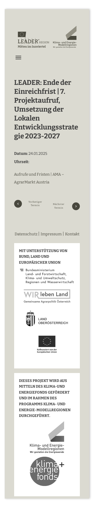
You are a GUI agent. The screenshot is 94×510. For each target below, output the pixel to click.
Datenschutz (26, 234)
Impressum (51, 234)
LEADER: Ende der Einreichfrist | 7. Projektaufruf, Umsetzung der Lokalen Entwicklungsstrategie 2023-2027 (46, 109)
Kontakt (72, 234)
